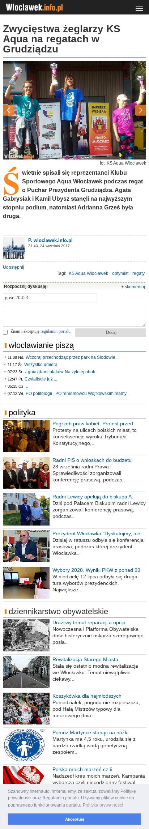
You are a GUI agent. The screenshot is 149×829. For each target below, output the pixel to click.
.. (27, 386)
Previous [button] (21, 110)
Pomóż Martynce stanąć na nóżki (90, 732)
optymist (120, 273)
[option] (74, 110)
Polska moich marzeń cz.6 (82, 769)
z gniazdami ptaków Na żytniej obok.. (61, 371)
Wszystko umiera (41, 364)
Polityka (22, 412)
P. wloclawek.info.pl (50, 240)
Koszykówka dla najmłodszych (87, 696)
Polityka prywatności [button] (103, 805)
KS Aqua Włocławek (88, 273)
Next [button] (128, 110)
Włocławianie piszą (41, 345)
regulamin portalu (56, 331)
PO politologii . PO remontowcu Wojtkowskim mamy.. (77, 393)
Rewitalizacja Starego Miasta (85, 659)
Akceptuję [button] (74, 819)
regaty (138, 273)
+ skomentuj (133, 286)
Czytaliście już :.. (41, 379)
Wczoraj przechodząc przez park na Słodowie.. (72, 357)
